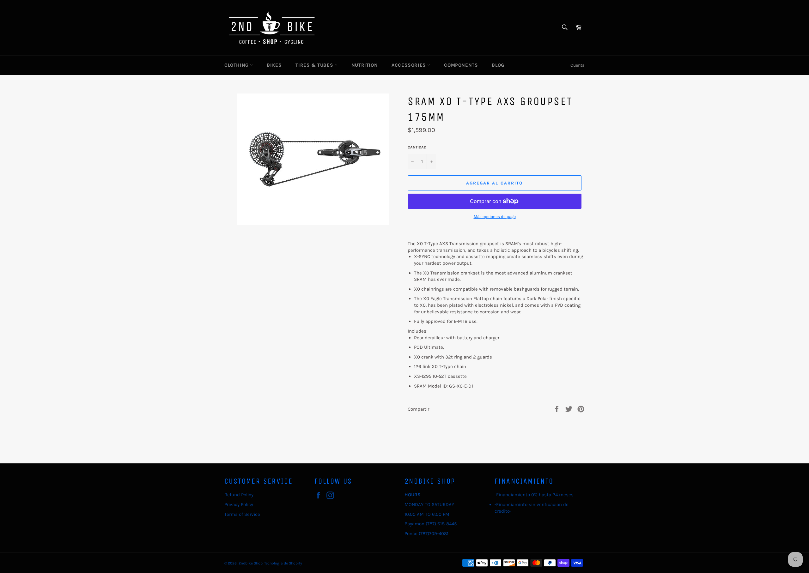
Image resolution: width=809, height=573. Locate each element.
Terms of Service (242, 514)
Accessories (409, 65)
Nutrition (364, 65)
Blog (498, 65)
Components (461, 65)
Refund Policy (238, 495)
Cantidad (417, 147)
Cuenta (577, 65)
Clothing (237, 65)
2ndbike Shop (251, 563)
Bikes (274, 65)
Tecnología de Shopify (283, 563)
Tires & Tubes (314, 65)
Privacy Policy (238, 504)
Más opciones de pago (495, 216)
